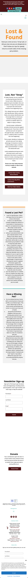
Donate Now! (14, 468)
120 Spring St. (14, 537)
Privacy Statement (16, 576)
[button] (26, 560)
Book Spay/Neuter (14, 11)
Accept (14, 573)
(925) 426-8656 (16, 529)
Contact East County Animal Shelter (14, 173)
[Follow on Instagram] (9, 8)
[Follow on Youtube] (12, 8)
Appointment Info (15, 541)
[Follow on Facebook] (7, 8)
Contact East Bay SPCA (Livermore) (14, 180)
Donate (19, 8)
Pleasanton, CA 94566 (15, 538)
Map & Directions (14, 527)
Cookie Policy (10, 576)
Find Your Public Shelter (14, 187)
